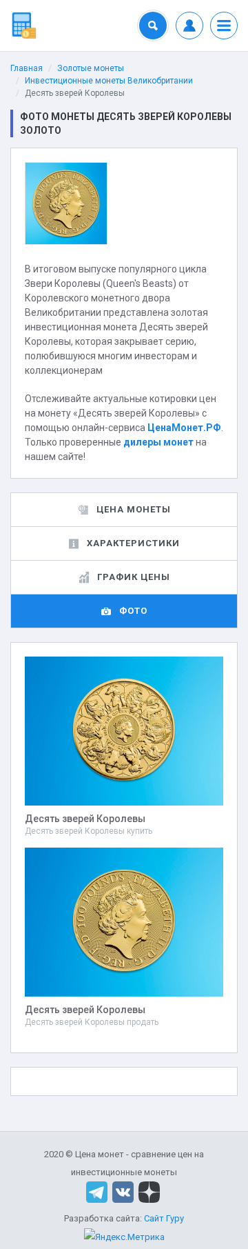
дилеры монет (158, 442)
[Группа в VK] (123, 1191)
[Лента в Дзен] (149, 1191)
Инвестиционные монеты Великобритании (109, 81)
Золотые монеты (90, 68)
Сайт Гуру (164, 1218)
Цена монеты (133, 509)
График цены (133, 577)
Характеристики (133, 543)
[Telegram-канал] (96, 1191)
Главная (26, 68)
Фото (133, 611)
